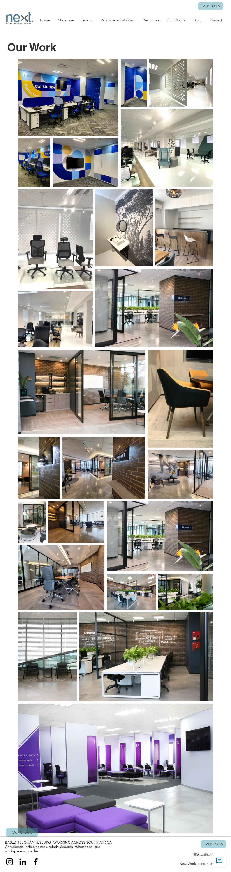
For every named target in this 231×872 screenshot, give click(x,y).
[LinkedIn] (22, 861)
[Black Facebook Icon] (35, 861)
